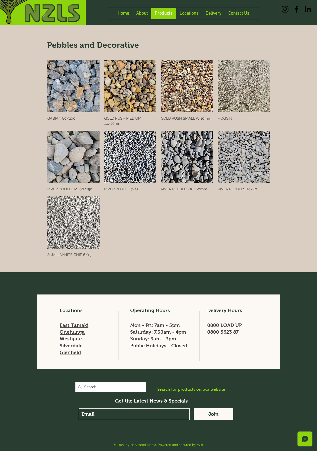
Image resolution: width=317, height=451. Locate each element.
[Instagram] (285, 9)
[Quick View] (73, 86)
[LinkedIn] (307, 9)
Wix (200, 445)
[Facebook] (296, 9)
